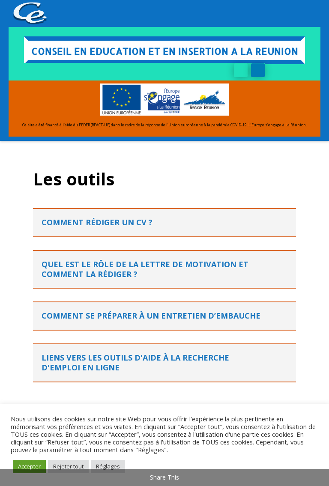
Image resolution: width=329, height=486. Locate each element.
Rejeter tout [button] (68, 466)
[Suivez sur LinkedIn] (258, 70)
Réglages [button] (108, 466)
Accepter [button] (29, 466)
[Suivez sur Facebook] (241, 70)
